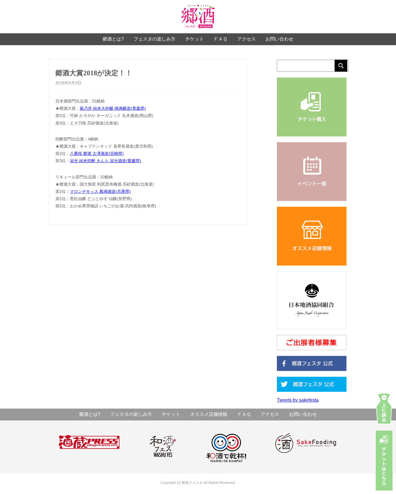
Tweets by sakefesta (298, 400)
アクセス (246, 38)
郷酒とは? (113, 38)
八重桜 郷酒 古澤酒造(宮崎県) (97, 153)
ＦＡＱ (220, 38)
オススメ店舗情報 (208, 414)
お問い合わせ (279, 38)
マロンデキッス (84, 191)
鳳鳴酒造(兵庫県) (114, 191)
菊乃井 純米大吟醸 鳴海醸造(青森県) (113, 108)
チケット (194, 38)
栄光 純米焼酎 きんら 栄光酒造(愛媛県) (105, 160)
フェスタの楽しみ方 (154, 38)
